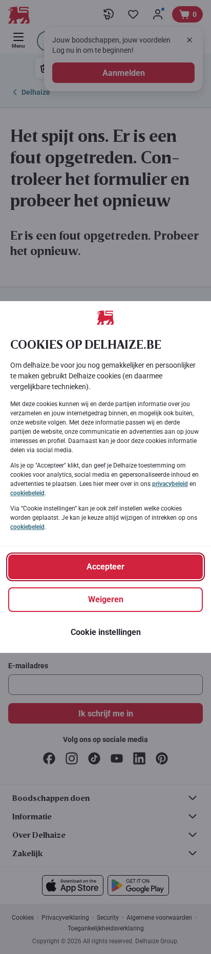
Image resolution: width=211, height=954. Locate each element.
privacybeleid (170, 483)
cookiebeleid (27, 493)
